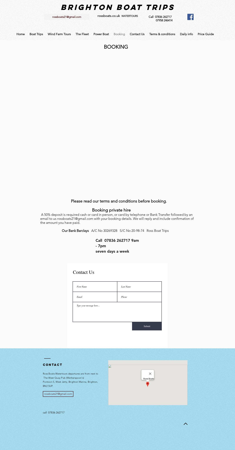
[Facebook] (190, 17)
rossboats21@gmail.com (75, 219)
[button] (36, 34)
